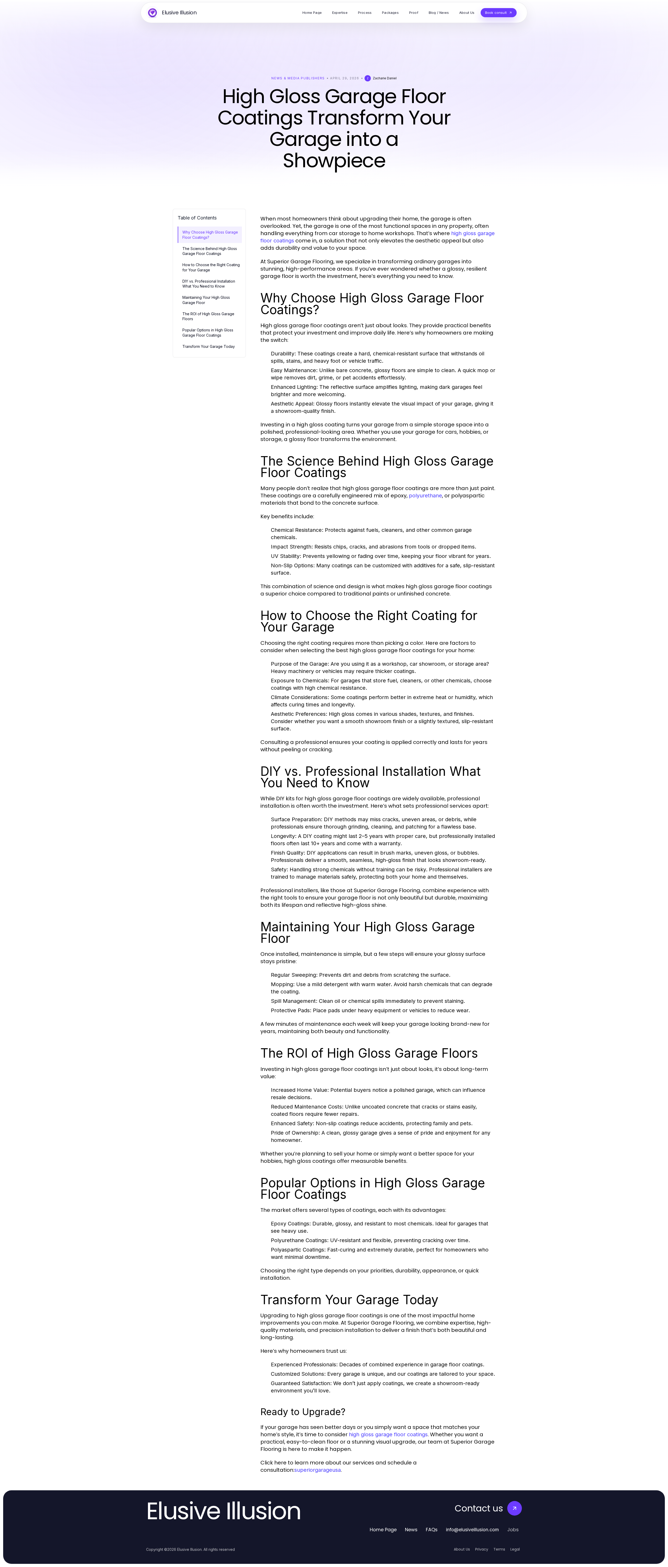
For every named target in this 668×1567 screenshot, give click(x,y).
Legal (515, 1549)
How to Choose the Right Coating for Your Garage (211, 267)
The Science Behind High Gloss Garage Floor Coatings (209, 251)
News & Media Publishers (298, 78)
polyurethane (425, 495)
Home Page (383, 1529)
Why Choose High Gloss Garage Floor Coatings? (210, 234)
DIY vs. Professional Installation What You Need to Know (208, 283)
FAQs (432, 1529)
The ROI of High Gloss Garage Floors (208, 316)
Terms (499, 1549)
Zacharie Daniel (385, 78)
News (411, 1529)
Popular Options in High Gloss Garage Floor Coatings (207, 332)
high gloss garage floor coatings (388, 1434)
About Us (462, 1549)
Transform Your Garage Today (208, 346)
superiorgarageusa (317, 1470)
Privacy (481, 1549)
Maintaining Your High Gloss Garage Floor (206, 300)
